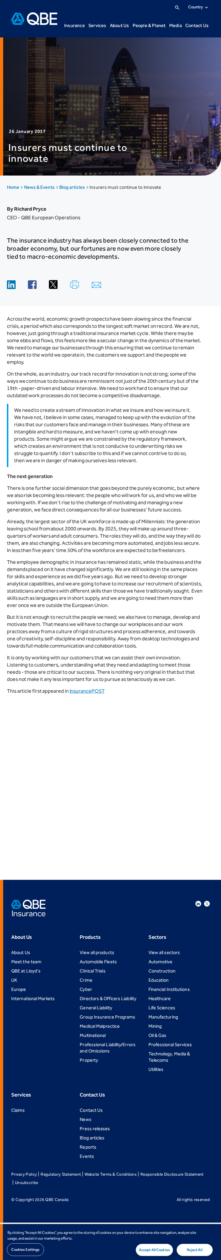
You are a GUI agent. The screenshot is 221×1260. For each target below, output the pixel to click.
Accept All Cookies (154, 1250)
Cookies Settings (25, 1249)
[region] (110, 1242)
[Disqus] (110, 783)
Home (13, 187)
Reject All (194, 1250)
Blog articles (72, 187)
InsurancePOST (87, 691)
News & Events (40, 187)
